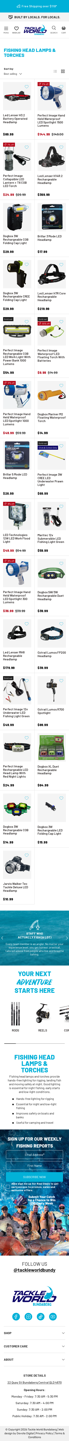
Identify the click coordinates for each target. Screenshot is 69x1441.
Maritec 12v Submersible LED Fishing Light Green (51, 538)
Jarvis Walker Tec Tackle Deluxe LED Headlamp (15, 887)
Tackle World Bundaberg (42, 1429)
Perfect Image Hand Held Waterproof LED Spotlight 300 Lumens (16, 597)
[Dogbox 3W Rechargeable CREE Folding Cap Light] (17, 274)
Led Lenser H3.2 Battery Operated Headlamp (15, 118)
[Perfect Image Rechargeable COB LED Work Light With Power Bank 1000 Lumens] (17, 331)
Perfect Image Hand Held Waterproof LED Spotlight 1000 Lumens (16, 419)
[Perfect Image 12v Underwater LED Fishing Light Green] (17, 690)
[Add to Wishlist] (26, 86)
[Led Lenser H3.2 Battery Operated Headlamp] (17, 96)
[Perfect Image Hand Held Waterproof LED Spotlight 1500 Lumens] (52, 96)
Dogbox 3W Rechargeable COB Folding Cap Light (16, 239)
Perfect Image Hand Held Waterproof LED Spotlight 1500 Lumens (51, 120)
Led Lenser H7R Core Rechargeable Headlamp (52, 296)
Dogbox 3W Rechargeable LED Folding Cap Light (50, 830)
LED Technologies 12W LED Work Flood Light (16, 538)
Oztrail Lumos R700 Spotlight (51, 711)
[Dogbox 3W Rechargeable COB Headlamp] (17, 808)
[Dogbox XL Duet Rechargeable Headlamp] (52, 747)
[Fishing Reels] (42, 1013)
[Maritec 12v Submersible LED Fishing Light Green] (52, 516)
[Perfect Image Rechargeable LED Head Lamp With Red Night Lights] (17, 747)
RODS (15, 1030)
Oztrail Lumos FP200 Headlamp (52, 654)
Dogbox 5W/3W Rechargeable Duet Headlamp (51, 595)
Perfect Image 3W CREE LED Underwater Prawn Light (50, 479)
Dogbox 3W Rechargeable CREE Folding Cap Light (16, 296)
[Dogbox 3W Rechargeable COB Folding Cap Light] (17, 217)
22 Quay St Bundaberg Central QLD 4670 (34, 1382)
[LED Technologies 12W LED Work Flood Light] (17, 516)
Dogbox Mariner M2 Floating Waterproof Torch (52, 417)
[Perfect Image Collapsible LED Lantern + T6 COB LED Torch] (17, 157)
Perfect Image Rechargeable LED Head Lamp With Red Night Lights (15, 771)
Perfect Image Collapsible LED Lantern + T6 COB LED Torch (15, 181)
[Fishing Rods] (15, 1013)
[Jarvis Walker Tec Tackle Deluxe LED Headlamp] (17, 865)
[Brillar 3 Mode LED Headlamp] (52, 217)
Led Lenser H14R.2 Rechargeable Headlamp (50, 179)
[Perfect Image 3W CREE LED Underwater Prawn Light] (52, 455)
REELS (42, 1030)
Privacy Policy (44, 1433)
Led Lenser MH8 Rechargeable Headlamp (14, 655)
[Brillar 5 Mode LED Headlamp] (17, 455)
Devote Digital (25, 1433)
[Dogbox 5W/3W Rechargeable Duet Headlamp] (52, 573)
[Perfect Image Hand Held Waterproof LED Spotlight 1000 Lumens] (17, 395)
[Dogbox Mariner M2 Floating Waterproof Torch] (52, 395)
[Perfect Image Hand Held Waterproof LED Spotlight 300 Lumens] (17, 573)
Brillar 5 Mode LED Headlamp (15, 476)
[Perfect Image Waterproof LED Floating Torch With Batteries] (52, 331)
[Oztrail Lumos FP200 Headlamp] (52, 633)
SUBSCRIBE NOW (34, 1177)
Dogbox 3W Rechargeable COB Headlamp (16, 830)
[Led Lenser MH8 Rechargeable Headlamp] (17, 633)
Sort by (8, 68)
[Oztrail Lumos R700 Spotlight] (52, 690)
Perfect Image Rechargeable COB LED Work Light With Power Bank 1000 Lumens (17, 357)
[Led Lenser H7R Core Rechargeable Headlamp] (52, 274)
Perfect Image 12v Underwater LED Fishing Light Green (16, 712)
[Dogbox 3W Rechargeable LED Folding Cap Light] (52, 808)
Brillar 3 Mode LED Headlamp (50, 237)
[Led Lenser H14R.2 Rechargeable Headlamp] (52, 157)
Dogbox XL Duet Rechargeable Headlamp (48, 770)
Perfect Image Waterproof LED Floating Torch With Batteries (51, 355)
